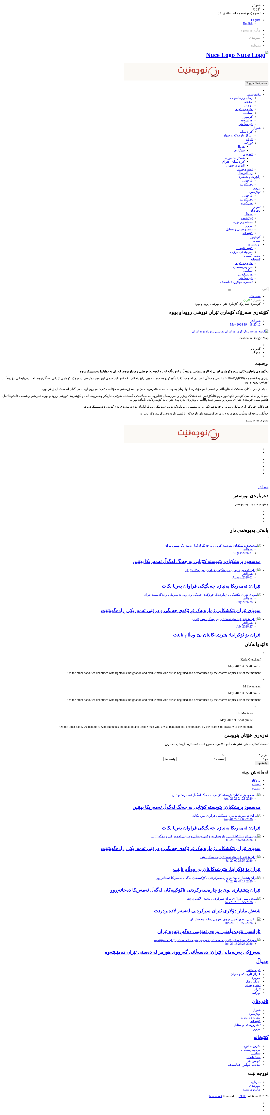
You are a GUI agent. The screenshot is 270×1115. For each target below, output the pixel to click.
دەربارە (256, 45)
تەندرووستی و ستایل (239, 229)
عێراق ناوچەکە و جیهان (238, 135)
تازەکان (256, 780)
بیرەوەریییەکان (243, 267)
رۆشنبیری (254, 94)
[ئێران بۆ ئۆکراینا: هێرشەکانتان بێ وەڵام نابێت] (230, 619)
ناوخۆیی (247, 180)
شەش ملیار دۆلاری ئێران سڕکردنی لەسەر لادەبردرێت (207, 910)
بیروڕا (257, 188)
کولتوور (248, 116)
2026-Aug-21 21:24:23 (238, 798)
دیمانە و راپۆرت (243, 221)
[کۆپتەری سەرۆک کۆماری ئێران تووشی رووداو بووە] (233, 331)
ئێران (249, 139)
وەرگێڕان (246, 184)
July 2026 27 (244, 626)
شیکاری (239, 150)
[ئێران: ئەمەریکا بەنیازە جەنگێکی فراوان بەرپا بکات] (226, 570)
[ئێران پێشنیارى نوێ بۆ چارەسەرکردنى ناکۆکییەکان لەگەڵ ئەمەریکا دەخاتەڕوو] (209, 877)
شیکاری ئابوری (235, 158)
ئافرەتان (255, 210)
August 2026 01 (242, 577)
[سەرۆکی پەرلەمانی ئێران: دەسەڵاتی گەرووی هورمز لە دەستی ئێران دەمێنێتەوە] (207, 940)
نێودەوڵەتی (246, 124)
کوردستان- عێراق (233, 161)
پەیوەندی (255, 37)
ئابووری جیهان (235, 165)
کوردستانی (246, 131)
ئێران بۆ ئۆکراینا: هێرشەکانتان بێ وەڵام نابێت (217, 634)
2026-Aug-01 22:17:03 (238, 819)
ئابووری (248, 154)
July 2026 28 (244, 602)
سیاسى (248, 113)
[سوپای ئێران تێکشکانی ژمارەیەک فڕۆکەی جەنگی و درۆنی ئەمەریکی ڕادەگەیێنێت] (206, 594)
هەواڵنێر (255, 321)
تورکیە (248, 143)
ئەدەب (248, 101)
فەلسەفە (246, 120)
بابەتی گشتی (252, 255)
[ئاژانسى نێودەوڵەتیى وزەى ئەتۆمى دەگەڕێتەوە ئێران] (225, 919)
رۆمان (248, 105)
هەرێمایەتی (245, 274)
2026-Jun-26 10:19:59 (239, 923)
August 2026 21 (242, 553)
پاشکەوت (262, 763)
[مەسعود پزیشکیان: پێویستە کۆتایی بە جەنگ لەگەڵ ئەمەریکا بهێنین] (216, 545)
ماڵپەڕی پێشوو (251, 30)
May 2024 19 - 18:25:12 (245, 324)
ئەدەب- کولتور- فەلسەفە (236, 282)
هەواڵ (256, 128)
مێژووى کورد (244, 109)
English (256, 20)
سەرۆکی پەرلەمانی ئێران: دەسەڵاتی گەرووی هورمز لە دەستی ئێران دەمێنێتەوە (183, 952)
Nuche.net (215, 1096)
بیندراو (256, 788)
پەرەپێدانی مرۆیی (241, 252)
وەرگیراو (247, 203)
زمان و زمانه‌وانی (241, 97)
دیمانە (257, 240)
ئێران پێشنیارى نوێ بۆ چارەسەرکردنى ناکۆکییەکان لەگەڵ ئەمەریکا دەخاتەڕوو (185, 890)
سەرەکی (255, 296)
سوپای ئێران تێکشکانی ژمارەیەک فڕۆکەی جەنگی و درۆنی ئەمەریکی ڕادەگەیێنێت (181, 610)
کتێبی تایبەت (244, 248)
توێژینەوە (255, 191)
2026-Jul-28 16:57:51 (239, 839)
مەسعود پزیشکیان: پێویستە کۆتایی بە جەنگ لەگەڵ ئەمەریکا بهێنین (197, 561)
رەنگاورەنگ (245, 173)
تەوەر (257, 206)
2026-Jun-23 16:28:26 (239, 943)
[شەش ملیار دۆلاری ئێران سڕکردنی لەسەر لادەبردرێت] (224, 898)
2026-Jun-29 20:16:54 (239, 902)
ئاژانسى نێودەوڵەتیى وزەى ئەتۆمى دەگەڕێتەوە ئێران (209, 931)
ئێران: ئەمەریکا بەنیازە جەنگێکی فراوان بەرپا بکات (211, 586)
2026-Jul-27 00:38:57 (239, 860)
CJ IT (242, 1096)
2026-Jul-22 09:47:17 (239, 881)
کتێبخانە (248, 233)
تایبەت (256, 784)
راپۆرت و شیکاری (249, 176)
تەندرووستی (245, 169)
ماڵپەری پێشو (252, 1089)
